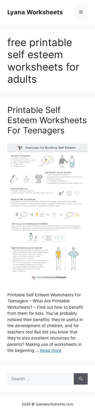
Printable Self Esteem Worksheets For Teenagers (47, 120)
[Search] (81, 379)
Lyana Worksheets (35, 12)
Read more (50, 350)
